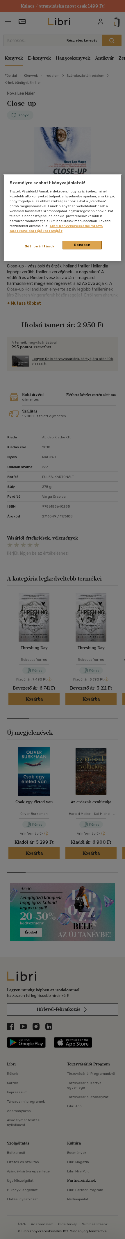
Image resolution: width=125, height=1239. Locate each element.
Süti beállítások (40, 246)
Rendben (82, 245)
